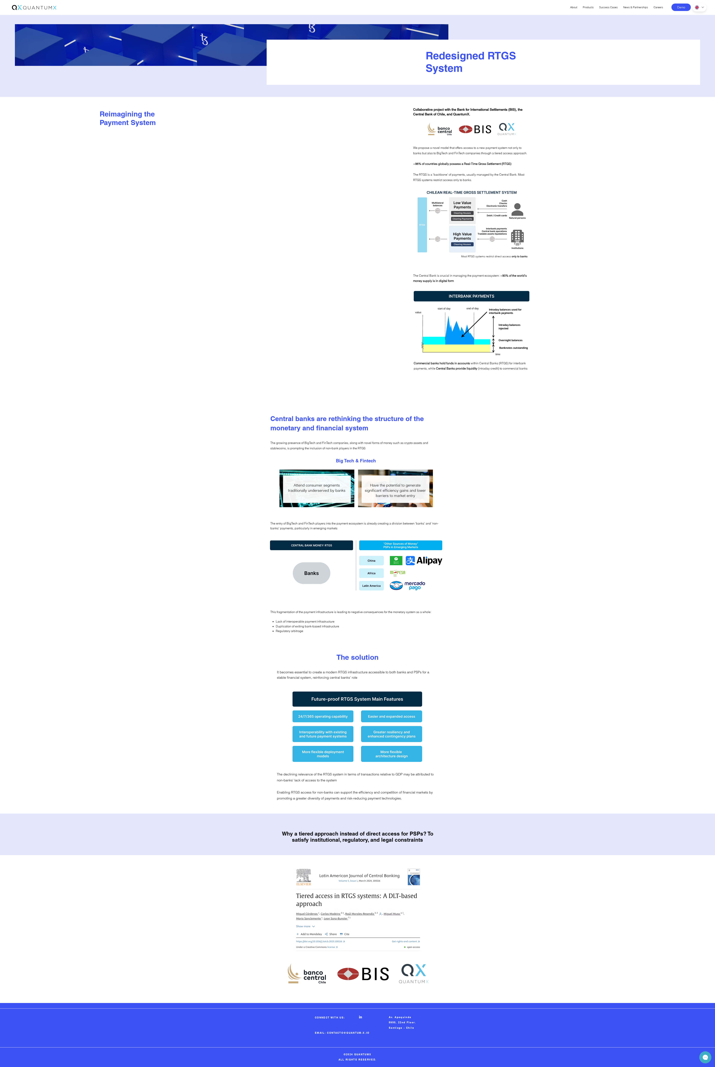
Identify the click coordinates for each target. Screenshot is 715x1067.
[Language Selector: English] (699, 7)
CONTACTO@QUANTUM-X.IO (348, 1032)
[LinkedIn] (360, 1017)
